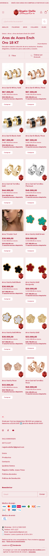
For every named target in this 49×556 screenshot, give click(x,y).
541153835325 (9, 439)
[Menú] (3, 12)
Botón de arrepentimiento (16, 541)
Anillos (5, 27)
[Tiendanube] (11, 546)
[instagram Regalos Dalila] (3, 430)
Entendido (32, 552)
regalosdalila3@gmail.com (13, 447)
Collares (34, 27)
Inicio (4, 33)
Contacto (6, 462)
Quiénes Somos (8, 466)
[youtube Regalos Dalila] (13, 430)
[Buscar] (44, 21)
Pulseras (15, 27)
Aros (25, 27)
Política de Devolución (11, 478)
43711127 (6, 443)
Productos (6, 457)
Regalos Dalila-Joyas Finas (13, 470)
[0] (45, 12)
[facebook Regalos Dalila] (8, 430)
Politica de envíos (9, 474)
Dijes (44, 27)
